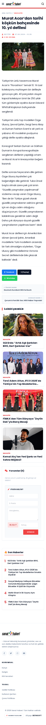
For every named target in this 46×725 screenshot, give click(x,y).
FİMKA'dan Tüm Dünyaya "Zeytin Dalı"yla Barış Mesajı (23, 603)
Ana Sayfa (7, 13)
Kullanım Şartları (9, 694)
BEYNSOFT (37, 715)
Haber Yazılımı (15, 715)
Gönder (30, 532)
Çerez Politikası (8, 698)
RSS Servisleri (7, 676)
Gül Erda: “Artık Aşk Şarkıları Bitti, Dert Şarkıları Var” (23, 562)
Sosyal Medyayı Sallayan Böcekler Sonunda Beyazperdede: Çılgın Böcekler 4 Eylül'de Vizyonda (24, 584)
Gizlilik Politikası (8, 690)
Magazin (18, 13)
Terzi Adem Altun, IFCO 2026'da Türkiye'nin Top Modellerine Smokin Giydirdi (24, 572)
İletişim (5, 672)
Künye (4, 668)
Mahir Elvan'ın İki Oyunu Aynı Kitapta (21, 594)
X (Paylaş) (25, 272)
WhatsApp (11, 278)
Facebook (10, 272)
